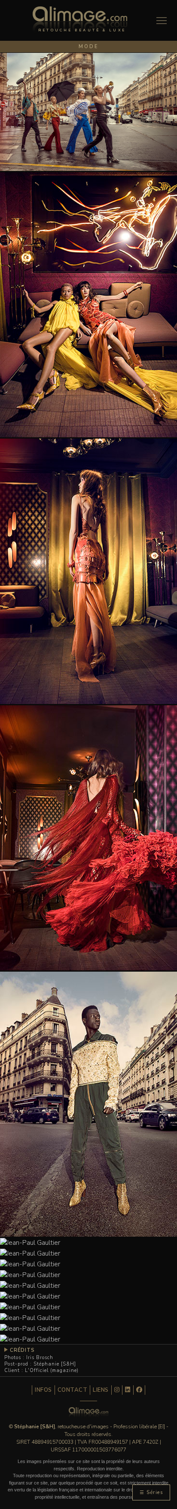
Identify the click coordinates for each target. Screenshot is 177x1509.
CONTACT (73, 1390)
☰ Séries (151, 1492)
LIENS (101, 1390)
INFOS (43, 1390)
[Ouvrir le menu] (161, 20)
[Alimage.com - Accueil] (80, 22)
